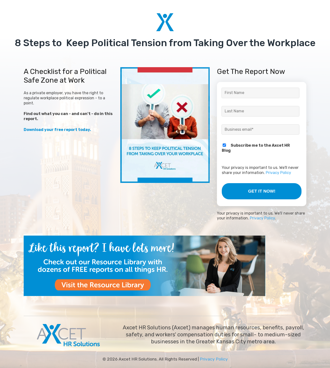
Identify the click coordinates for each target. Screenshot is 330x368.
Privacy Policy (278, 172)
